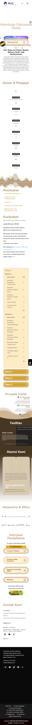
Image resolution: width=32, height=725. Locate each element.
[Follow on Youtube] (9, 634)
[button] (0, 48)
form (13, 256)
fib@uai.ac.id (6, 623)
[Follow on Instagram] (5, 634)
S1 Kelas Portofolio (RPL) (15, 712)
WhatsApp (16, 593)
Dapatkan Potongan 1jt (16, 38)
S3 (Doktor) (20, 714)
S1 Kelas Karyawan (15, 708)
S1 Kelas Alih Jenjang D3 (15, 710)
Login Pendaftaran (15, 716)
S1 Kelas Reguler (19, 706)
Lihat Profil (16, 97)
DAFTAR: (8, 706)
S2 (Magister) (10, 714)
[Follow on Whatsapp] (14, 634)
